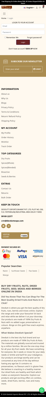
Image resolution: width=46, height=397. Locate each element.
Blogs (3, 103)
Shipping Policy (8, 121)
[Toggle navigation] (4, 14)
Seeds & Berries (8, 176)
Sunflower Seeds (18, 271)
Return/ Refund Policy (11, 116)
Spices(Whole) (7, 163)
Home (3, 18)
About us (5, 94)
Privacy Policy (7, 107)
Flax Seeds (33, 271)
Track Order (6, 146)
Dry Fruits (5, 158)
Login (23, 42)
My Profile (5, 133)
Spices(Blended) (8, 167)
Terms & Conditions (10, 112)
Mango (6, 275)
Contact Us (6, 188)
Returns (4, 193)
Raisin (5, 271)
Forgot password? (34, 37)
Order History (7, 137)
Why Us (4, 98)
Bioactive (5, 172)
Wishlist (5, 142)
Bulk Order (6, 197)
